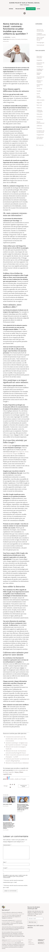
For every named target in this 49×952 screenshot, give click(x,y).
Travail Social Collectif (40, 77)
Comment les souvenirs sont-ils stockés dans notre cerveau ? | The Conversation (16, 739)
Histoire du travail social (40, 30)
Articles (11, 8)
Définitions (40, 119)
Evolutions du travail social (40, 131)
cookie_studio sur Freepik (18, 779)
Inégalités (39, 60)
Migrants (39, 102)
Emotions (39, 128)
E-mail (5, 868)
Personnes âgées (40, 85)
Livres (38, 8)
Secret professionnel (40, 122)
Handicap (39, 88)
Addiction (39, 125)
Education (12, 39)
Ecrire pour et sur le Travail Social (24, 3)
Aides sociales (40, 100)
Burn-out (39, 105)
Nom (4, 862)
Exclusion (39, 116)
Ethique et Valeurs (39, 81)
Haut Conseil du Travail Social (40, 39)
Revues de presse (20, 8)
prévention (6, 41)
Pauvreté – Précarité (40, 57)
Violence (39, 107)
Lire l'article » (6, 806)
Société (13, 37)
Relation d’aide (39, 73)
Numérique (24, 39)
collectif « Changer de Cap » (8, 942)
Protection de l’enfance (40, 63)
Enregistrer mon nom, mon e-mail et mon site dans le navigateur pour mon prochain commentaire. (15, 876)
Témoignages (40, 42)
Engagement (40, 134)
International (40, 45)
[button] (24, 13)
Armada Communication (41, 943)
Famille (39, 91)
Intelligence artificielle (40, 69)
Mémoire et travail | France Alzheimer (17, 763)
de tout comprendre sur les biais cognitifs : (15, 772)
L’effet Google (7, 445)
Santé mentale (39, 96)
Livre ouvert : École (7, 804)
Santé (38, 93)
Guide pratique (31, 8)
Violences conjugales (40, 110)
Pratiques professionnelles (41, 34)
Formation (18, 39)
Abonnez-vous (32, 922)
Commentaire (7, 845)
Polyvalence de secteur (40, 137)
